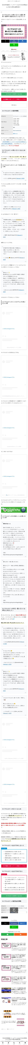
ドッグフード (5, 917)
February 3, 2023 (20, 178)
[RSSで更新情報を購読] (20, 934)
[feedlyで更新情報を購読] (7, 934)
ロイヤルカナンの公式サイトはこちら (14, 93)
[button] (25, 511)
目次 (13, 105)
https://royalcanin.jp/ (17, 130)
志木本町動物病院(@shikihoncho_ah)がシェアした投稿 (14, 396)
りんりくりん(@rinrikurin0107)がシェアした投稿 (14, 803)
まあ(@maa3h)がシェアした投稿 (14, 446)
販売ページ (15, 133)
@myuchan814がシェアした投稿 (14, 347)
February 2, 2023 (7, 713)
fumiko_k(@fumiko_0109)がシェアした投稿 (14, 758)
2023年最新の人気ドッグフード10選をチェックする (14, 99)
